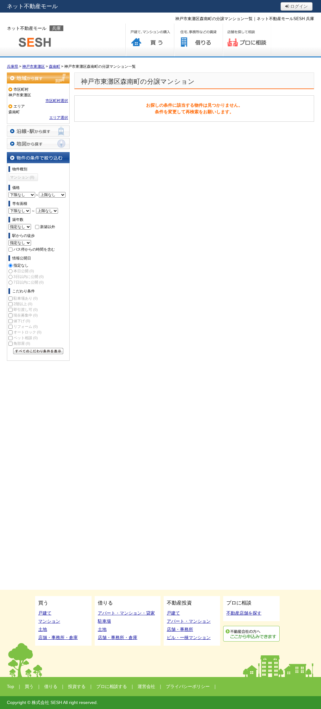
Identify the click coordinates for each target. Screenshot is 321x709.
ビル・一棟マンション (189, 637)
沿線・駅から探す (38, 130)
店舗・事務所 (180, 629)
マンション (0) (22, 177)
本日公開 (23, 271)
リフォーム (25, 326)
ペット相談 (25, 338)
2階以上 (22, 304)
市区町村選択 (56, 101)
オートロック (27, 332)
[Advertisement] (38, 458)
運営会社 (146, 686)
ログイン (298, 6)
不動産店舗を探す (243, 613)
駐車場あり (25, 298)
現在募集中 (25, 315)
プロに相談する (247, 40)
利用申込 (251, 634)
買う (149, 40)
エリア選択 (58, 117)
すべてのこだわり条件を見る (38, 351)
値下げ (21, 321)
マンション (49, 621)
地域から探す (38, 77)
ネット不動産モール (32, 6)
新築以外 (47, 227)
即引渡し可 (25, 309)
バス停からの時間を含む (34, 249)
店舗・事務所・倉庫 (58, 637)
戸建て (44, 613)
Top (10, 686)
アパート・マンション (189, 621)
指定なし (21, 265)
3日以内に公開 (28, 277)
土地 (42, 629)
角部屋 (21, 343)
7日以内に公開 (28, 282)
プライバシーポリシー (188, 686)
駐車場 (104, 621)
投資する (77, 686)
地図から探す (38, 143)
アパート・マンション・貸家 (126, 613)
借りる (198, 40)
